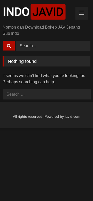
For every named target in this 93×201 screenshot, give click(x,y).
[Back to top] (77, 186)
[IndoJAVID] (38, 13)
